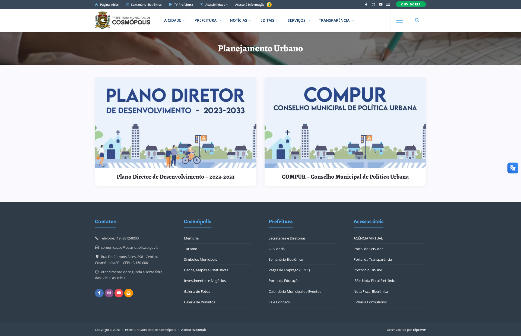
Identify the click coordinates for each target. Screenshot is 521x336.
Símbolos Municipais (200, 259)
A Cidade (172, 20)
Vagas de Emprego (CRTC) (289, 269)
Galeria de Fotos (197, 291)
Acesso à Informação (250, 4)
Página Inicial (109, 4)
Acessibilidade (215, 4)
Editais (267, 20)
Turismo (190, 248)
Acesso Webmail (193, 330)
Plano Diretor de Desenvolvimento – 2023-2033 (176, 177)
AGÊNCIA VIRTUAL (368, 238)
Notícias (238, 20)
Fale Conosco (279, 302)
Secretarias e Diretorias (287, 238)
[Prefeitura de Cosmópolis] (122, 20)
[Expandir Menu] (399, 21)
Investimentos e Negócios (205, 280)
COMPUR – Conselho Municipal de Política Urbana (345, 177)
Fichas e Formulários (370, 302)
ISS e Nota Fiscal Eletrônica (375, 280)
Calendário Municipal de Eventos (295, 291)
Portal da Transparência (373, 259)
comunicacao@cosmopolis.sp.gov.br (130, 247)
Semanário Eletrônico (146, 4)
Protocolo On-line (368, 269)
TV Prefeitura (183, 4)
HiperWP (419, 330)
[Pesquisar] (417, 20)
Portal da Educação (284, 280)
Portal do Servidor (368, 248)
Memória (191, 238)
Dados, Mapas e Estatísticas (206, 269)
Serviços (297, 20)
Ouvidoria (277, 248)
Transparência (334, 20)
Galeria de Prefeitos (199, 302)
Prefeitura (206, 20)
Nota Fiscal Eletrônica (371, 291)
